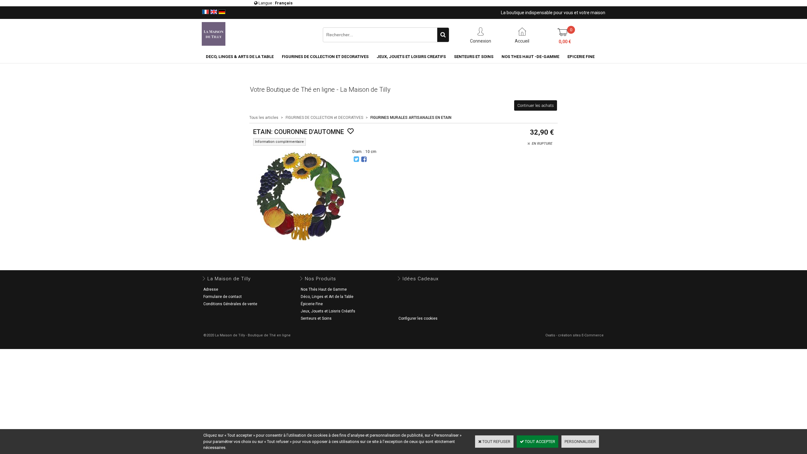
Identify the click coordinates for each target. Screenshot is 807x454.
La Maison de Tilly (229, 279)
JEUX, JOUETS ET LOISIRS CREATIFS (411, 56)
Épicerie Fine (312, 304)
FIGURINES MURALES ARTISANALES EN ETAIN (410, 117)
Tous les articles (263, 117)
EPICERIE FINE (581, 56)
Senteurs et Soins (316, 318)
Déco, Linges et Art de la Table (327, 296)
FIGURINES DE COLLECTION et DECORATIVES (325, 56)
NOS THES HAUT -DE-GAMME (530, 56)
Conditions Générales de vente (230, 304)
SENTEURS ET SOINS (473, 56)
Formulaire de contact (222, 296)
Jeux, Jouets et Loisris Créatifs (328, 311)
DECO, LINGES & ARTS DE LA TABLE (240, 56)
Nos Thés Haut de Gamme (324, 289)
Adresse (210, 289)
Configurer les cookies (418, 318)
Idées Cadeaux (420, 279)
